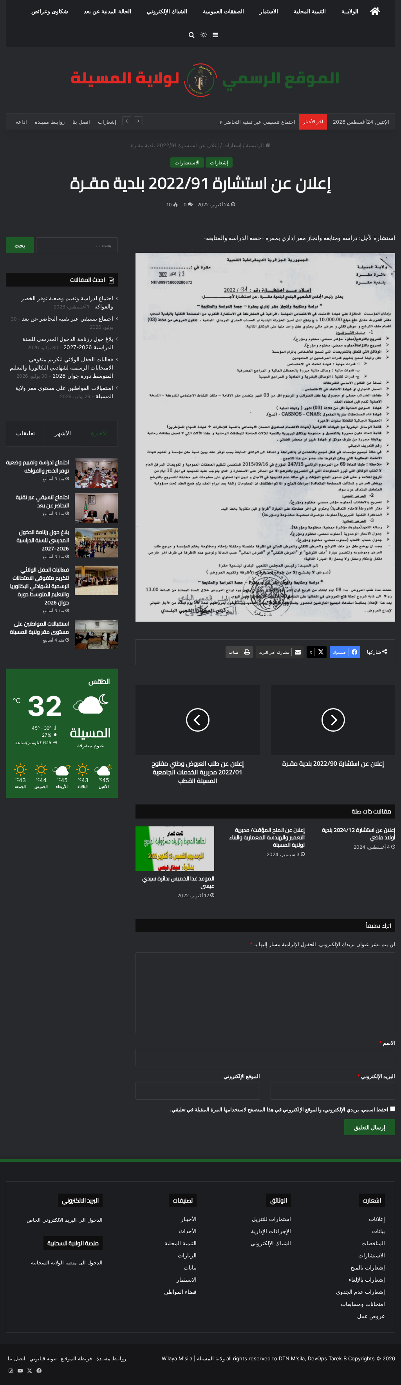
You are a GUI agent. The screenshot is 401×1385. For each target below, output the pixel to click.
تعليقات (25, 433)
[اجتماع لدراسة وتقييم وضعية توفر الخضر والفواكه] (96, 473)
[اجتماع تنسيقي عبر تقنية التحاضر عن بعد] (96, 508)
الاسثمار (269, 11)
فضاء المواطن (180, 1292)
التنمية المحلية (310, 11)
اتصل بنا (81, 122)
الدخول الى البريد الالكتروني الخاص (65, 1220)
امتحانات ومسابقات (363, 1304)
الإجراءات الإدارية (271, 1231)
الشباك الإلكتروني (167, 11)
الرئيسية (256, 145)
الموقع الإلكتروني (242, 1076)
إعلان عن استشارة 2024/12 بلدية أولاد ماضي (358, 833)
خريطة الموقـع (76, 1358)
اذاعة (21, 122)
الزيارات (187, 1255)
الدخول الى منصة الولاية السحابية (67, 1262)
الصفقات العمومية (223, 11)
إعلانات (377, 1219)
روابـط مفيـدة (50, 122)
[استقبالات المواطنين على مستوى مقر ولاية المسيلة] (96, 634)
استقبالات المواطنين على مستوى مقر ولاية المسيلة (39, 628)
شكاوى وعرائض (49, 11)
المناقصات (373, 1243)
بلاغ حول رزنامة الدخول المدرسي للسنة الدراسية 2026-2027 (42, 540)
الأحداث (188, 1231)
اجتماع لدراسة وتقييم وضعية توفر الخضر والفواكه (37, 466)
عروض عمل (371, 1316)
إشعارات (107, 122)
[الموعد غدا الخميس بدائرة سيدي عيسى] (174, 848)
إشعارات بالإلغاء (367, 1280)
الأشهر (63, 433)
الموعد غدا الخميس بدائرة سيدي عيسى (178, 882)
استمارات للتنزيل (271, 1219)
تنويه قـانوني (43, 1358)
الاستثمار (187, 1280)
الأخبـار (189, 1219)
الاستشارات (187, 162)
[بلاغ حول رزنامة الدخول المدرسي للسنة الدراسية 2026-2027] (96, 542)
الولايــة (349, 11)
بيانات (378, 1231)
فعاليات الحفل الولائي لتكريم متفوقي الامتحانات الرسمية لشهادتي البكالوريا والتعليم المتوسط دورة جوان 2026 (61, 367)
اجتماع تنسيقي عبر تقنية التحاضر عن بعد (251, 122)
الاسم (387, 1043)
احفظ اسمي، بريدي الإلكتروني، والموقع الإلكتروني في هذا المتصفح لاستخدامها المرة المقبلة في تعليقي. (279, 1109)
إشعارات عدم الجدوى (360, 1292)
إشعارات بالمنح (367, 1267)
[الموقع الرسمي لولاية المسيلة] (200, 80)
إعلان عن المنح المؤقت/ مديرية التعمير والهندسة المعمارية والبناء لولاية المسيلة (267, 837)
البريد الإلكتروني (376, 1076)
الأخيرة (99, 433)
